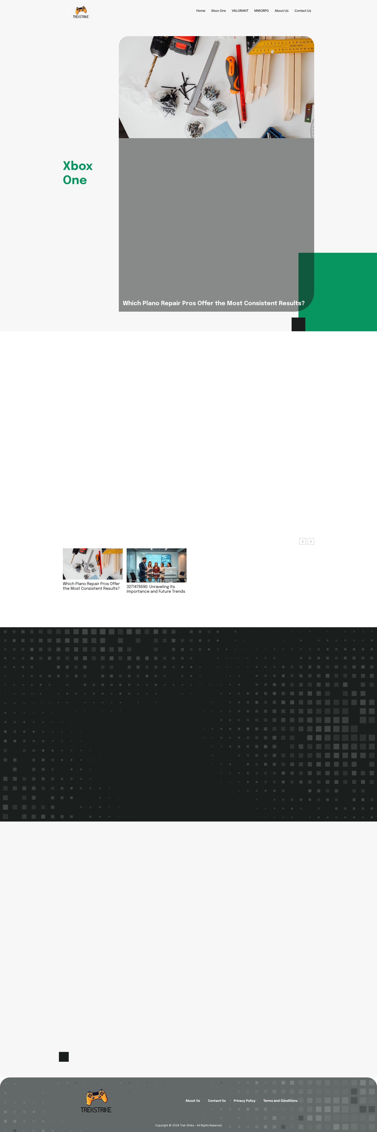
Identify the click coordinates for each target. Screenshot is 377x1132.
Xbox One (218, 11)
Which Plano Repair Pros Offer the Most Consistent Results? (214, 303)
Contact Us (303, 11)
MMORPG (261, 11)
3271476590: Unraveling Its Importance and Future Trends (156, 589)
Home (200, 11)
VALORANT (240, 11)
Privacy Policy (244, 1101)
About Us (282, 11)
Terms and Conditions (280, 1101)
